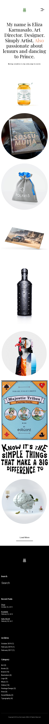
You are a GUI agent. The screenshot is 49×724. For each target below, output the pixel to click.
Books (21, 134)
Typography (28, 457)
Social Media (7, 695)
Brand (9, 92)
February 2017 (6, 650)
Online (32, 187)
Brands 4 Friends (24, 348)
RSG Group (24, 496)
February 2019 (6, 647)
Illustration (24, 410)
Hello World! (5, 619)
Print (41, 92)
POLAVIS (24, 182)
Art (3, 665)
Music (20, 293)
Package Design (28, 92)
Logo (16, 92)
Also (39, 40)
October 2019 (6, 644)
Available (4, 612)
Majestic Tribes (24, 405)
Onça (3, 605)
